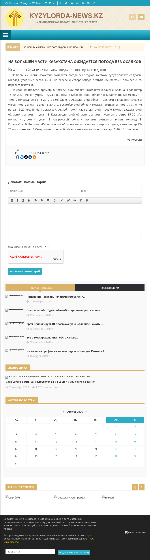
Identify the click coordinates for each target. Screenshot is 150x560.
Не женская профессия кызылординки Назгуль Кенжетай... (66, 351)
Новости (136, 139)
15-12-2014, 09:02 (38, 153)
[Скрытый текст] (69, 200)
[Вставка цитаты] (75, 200)
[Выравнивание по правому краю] (48, 200)
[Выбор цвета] (62, 200)
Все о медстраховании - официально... (52, 337)
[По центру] (42, 200)
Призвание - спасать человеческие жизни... (56, 296)
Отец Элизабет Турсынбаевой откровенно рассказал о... (64, 310)
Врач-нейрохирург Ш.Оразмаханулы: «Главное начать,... (65, 324)
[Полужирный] (12, 200)
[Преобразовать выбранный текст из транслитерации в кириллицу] (81, 200)
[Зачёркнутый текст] (29, 200)
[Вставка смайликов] (55, 200)
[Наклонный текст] (17, 200)
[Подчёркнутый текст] (23, 200)
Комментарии (109, 287)
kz (132, 17)
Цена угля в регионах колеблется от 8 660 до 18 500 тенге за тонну (50, 382)
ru (141, 17)
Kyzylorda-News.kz (66, 15)
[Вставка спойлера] (87, 200)
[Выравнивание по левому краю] (36, 200)
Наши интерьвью (40, 287)
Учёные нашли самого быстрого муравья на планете (45, 47)
